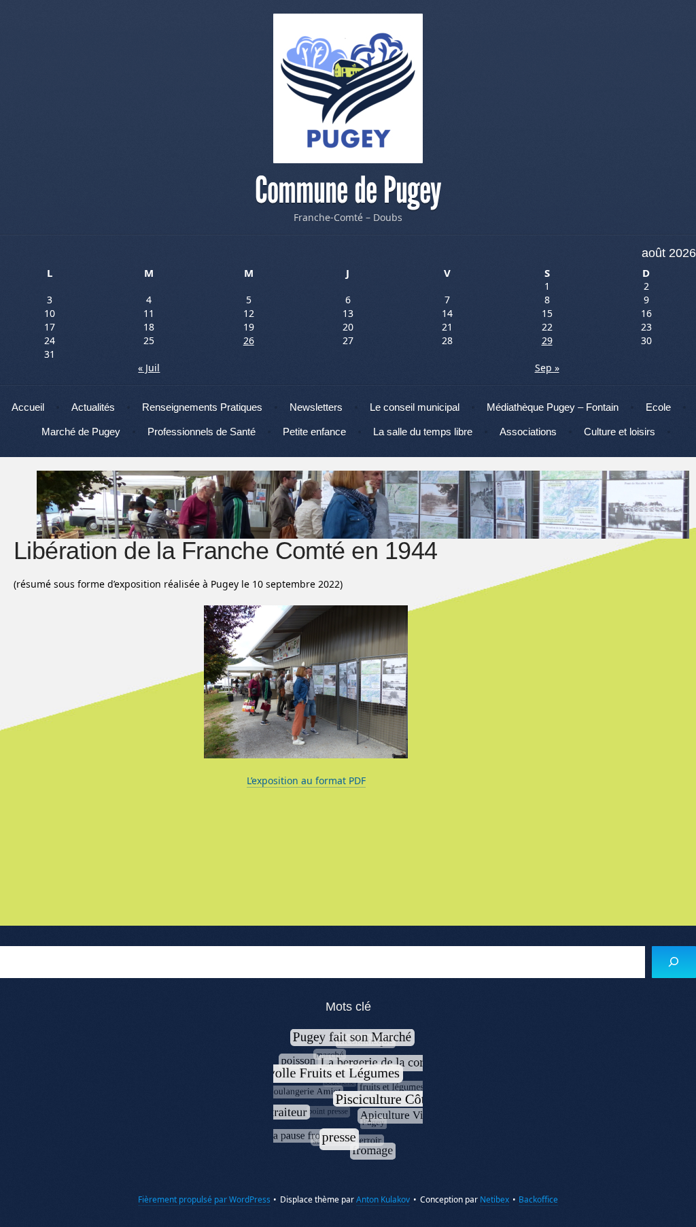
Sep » (547, 367)
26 (248, 340)
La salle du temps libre (422, 431)
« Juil (149, 367)
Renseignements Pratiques (202, 407)
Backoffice (538, 1199)
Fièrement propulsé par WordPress (204, 1199)
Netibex (494, 1199)
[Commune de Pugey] (348, 88)
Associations (528, 431)
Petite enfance (314, 431)
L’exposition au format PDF (306, 780)
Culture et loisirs (619, 431)
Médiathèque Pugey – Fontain (553, 407)
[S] (674, 962)
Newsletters (316, 407)
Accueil (28, 407)
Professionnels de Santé (201, 431)
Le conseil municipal (414, 407)
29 (547, 340)
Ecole (658, 407)
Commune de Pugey (348, 190)
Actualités (93, 407)
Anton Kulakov (383, 1199)
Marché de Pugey (80, 431)
